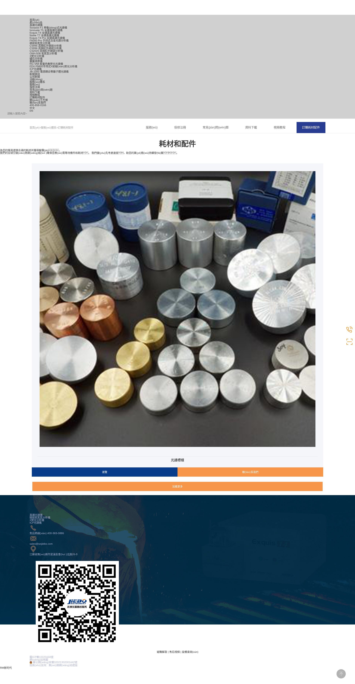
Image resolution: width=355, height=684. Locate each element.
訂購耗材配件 (37, 97)
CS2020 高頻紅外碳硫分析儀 (46, 51)
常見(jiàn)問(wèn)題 (41, 89)
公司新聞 (35, 76)
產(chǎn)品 (36, 22)
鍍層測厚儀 (36, 61)
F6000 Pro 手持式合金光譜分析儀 (49, 40)
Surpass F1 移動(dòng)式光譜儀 (48, 27)
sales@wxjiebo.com (41, 543)
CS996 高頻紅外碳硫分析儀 (46, 48)
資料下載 (35, 92)
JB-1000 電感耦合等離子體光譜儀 (49, 71)
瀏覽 (104, 472)
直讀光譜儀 (36, 25)
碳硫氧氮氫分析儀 (40, 43)
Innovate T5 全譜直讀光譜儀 (46, 30)
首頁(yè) (34, 19)
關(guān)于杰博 (39, 100)
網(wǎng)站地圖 (39, 659)
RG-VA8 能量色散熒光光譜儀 (46, 63)
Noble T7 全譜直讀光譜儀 (44, 35)
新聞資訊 (35, 74)
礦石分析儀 (36, 58)
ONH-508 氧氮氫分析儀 (43, 53)
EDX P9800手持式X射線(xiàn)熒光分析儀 (53, 66)
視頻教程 (35, 95)
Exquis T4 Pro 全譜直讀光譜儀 (47, 38)
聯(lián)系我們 (38, 102)
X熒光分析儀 (37, 56)
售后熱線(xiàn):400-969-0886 (47, 533)
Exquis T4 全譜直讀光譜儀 (45, 32)
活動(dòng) (36, 79)
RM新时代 (6, 667)
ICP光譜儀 (36, 69)
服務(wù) (35, 84)
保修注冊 (35, 87)
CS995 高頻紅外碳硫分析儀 (46, 45)
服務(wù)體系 (37, 82)
